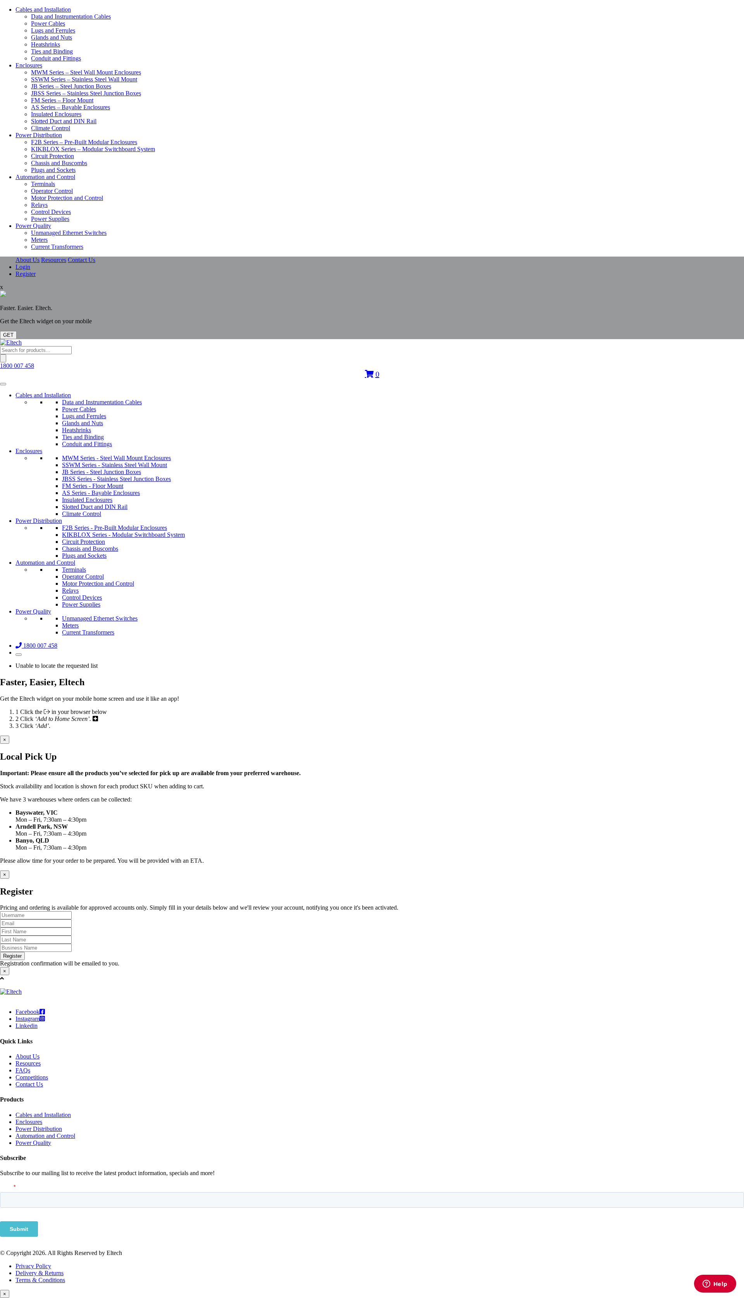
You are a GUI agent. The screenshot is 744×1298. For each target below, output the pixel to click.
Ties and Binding (52, 51)
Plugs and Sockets (53, 170)
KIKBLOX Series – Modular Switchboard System (93, 149)
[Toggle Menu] (3, 384)
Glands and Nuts (51, 37)
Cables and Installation (43, 9)
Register (26, 274)
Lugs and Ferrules (53, 30)
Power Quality (33, 225)
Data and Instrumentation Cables (71, 16)
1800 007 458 (17, 365)
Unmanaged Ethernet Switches (69, 232)
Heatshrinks (45, 44)
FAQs (23, 1070)
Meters (39, 239)
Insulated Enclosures (56, 114)
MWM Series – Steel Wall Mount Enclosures (86, 72)
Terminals (43, 184)
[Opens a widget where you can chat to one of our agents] (715, 1284)
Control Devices (51, 212)
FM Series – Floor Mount (62, 100)
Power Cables (48, 23)
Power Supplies (50, 218)
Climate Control (50, 128)
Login (23, 267)
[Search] (3, 358)
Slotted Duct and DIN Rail (63, 121)
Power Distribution (39, 135)
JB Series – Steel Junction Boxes (71, 86)
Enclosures (29, 65)
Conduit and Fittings (56, 58)
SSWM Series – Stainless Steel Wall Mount (84, 79)
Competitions (32, 1077)
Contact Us (81, 260)
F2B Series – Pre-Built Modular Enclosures (84, 142)
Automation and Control (45, 177)
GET (8, 335)
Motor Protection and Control (67, 198)
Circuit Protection (52, 156)
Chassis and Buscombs (59, 163)
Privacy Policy (33, 1266)
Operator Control (52, 191)
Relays (39, 205)
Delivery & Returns (40, 1273)
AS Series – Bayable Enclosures (70, 107)
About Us (28, 260)
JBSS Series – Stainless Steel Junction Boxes (86, 93)
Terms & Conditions (40, 1280)
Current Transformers (57, 246)
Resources (53, 260)
